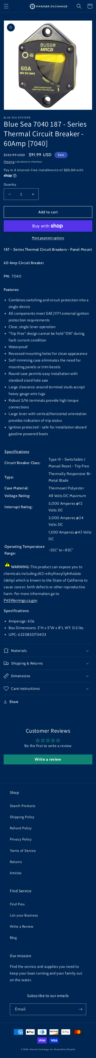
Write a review (48, 759)
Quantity (10, 184)
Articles (16, 873)
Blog (13, 937)
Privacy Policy (21, 839)
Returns (16, 862)
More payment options (48, 238)
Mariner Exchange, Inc (41, 1049)
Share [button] (13, 701)
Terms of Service (23, 850)
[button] (6, 6)
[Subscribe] (80, 1009)
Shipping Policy (22, 817)
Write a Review (21, 926)
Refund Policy (21, 828)
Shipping (9, 161)
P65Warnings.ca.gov (20, 600)
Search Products (22, 806)
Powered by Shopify (64, 1049)
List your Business (24, 915)
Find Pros (17, 904)
